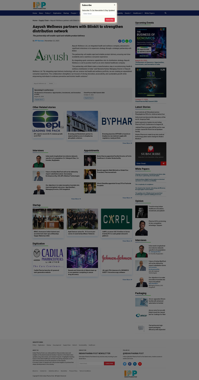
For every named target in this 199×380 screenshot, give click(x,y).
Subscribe (109, 20)
